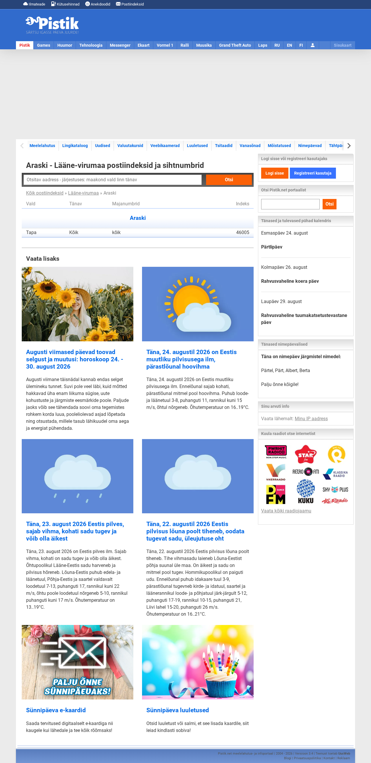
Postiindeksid (132, 4)
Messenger (120, 45)
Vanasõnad (250, 145)
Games (43, 45)
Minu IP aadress (311, 418)
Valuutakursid (130, 145)
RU (277, 45)
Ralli (185, 45)
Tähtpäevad (340, 145)
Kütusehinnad (67, 4)
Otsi (229, 179)
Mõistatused (279, 145)
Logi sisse (274, 173)
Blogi (287, 758)
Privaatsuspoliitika (307, 758)
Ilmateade (36, 4)
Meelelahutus (42, 145)
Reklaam (343, 758)
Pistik (24, 45)
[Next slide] (348, 146)
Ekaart (144, 45)
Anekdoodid (100, 4)
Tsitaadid (223, 145)
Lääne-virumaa (83, 193)
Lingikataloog (75, 145)
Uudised (102, 145)
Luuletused (197, 145)
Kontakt (329, 758)
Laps (262, 45)
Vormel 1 (165, 45)
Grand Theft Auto (235, 45)
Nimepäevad (310, 145)
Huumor (64, 45)
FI (301, 45)
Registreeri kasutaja (313, 173)
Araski (138, 218)
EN (289, 45)
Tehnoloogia (91, 45)
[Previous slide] (22, 146)
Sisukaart (343, 45)
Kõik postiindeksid (44, 193)
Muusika (204, 45)
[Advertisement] (185, 94)
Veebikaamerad (165, 145)
